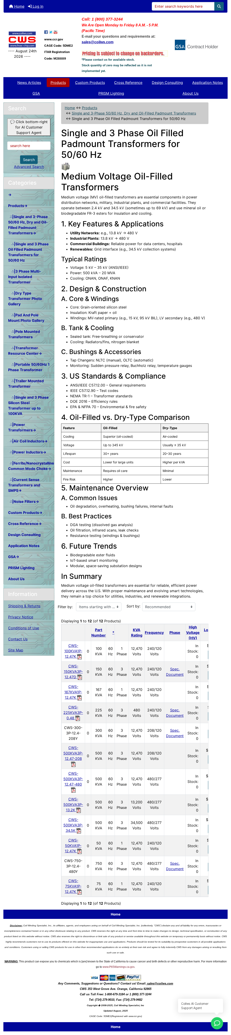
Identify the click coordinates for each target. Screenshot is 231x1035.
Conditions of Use (23, 628)
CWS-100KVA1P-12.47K (73, 651)
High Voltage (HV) (193, 632)
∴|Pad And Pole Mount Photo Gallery (26, 318)
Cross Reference (128, 82)
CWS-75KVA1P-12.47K (73, 886)
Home (18, 6)
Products (58, 82)
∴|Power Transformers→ (22, 427)
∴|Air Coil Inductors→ (28, 441)
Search (29, 159)
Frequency (154, 632)
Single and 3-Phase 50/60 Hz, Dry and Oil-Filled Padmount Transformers (134, 113)
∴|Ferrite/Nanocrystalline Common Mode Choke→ (31, 466)
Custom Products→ (25, 512)
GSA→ (13, 556)
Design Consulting (167, 82)
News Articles (29, 82)
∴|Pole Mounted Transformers (24, 334)
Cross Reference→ (25, 523)
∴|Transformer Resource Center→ (25, 351)
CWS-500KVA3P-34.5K (73, 825)
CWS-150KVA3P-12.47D (73, 671)
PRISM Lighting (111, 93)
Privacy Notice (20, 617)
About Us (190, 93)
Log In (37, 6)
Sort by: (133, 606)
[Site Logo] (22, 39)
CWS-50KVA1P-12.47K (73, 845)
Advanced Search (29, 166)
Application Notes (207, 82)
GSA (36, 93)
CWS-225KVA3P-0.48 (73, 712)
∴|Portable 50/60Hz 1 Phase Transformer (29, 367)
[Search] (219, 6)
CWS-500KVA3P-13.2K (73, 804)
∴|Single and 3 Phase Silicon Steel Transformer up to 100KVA (28, 405)
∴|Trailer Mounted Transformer (26, 384)
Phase (174, 632)
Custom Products (90, 82)
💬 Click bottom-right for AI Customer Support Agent (29, 127)
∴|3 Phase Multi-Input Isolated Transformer (24, 276)
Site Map (15, 650)
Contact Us (18, 639)
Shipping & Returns (24, 606)
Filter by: (65, 607)
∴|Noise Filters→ (23, 501)
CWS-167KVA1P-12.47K (73, 692)
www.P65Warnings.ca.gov (118, 966)
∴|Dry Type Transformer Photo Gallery (25, 298)
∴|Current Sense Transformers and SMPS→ (24, 485)
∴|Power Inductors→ (27, 452)
